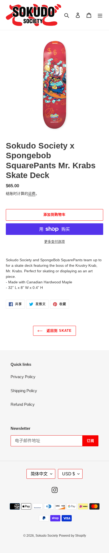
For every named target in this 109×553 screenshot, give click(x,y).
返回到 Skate (58, 331)
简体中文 (39, 474)
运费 (31, 193)
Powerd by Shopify (72, 535)
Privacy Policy (23, 376)
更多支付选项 (54, 242)
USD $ (68, 474)
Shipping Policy (24, 390)
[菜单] (100, 15)
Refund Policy (23, 404)
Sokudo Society (46, 535)
